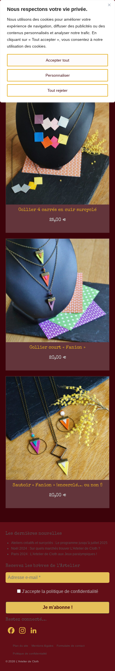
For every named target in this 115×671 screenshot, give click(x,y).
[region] (57, 51)
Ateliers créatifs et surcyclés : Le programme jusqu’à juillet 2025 (59, 543)
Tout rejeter (57, 90)
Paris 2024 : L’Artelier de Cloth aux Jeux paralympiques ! (54, 554)
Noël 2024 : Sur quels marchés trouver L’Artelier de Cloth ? (55, 548)
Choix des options (58, 228)
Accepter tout (57, 60)
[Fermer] (109, 4)
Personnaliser (57, 75)
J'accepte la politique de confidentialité (59, 591)
